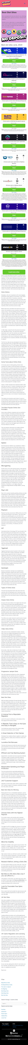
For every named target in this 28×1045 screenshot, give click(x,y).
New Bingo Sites (4, 993)
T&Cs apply (14, 63)
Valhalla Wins (4, 1015)
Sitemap (14, 1026)
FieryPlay (3, 1009)
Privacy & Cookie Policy (18, 1025)
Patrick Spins (4, 1013)
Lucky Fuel (3, 1017)
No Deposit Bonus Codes (6, 984)
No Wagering (4, 988)
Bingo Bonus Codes (5, 982)
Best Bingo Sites (4, 990)
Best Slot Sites (4, 995)
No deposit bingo (5, 1025)
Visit (14, 61)
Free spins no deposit (6, 986)
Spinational (3, 1011)
